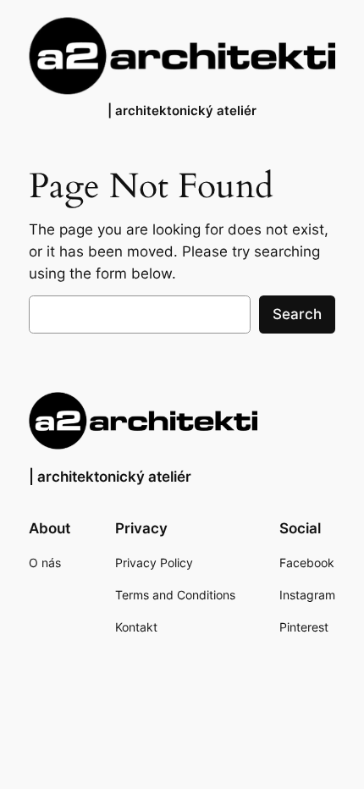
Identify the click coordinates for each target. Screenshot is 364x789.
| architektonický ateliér (182, 111)
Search (297, 314)
